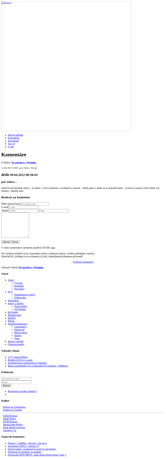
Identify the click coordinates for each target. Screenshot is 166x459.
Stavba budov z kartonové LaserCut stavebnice (32, 449)
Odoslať (6, 242)
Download (13, 140)
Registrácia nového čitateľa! (22, 391)
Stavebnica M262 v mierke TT (23, 446)
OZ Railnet (20, 309)
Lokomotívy (20, 326)
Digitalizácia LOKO (24, 294)
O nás (11, 146)
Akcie (11, 280)
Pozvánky (19, 288)
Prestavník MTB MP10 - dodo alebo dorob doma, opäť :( (37, 454)
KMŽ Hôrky (9, 418)
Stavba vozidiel (16, 341)
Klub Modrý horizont (14, 427)
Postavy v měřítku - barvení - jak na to (27, 443)
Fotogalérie (13, 138)
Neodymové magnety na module (24, 452)
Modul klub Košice (13, 424)
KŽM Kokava (10, 421)
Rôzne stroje (20, 332)
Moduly (12, 318)
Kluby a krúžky (16, 303)
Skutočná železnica (17, 323)
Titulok (5, 210)
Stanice (18, 335)
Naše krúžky (20, 306)
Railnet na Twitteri (12, 410)
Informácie (13, 300)
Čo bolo (18, 283)
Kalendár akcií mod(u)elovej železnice (27, 363)
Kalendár (19, 286)
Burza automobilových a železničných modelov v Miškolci (38, 365)
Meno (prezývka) (10, 203)
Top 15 (11, 143)
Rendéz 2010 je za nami (20, 360)
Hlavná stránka (15, 135)
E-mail (4, 207)
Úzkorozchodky (16, 344)
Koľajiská (13, 312)
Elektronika (20, 297)
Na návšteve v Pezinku (23, 162)
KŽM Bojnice (10, 415)
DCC (10, 291)
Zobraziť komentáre (83, 262)
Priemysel (19, 329)
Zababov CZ (9, 430)
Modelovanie (14, 315)
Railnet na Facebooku (14, 407)
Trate (16, 338)
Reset (15, 242)
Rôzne (11, 321)
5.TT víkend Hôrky (18, 357)
